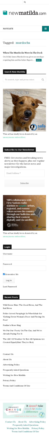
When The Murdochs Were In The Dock (22, 52)
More (39, 60)
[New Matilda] (24, 13)
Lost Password (10, 286)
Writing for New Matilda (14, 375)
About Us (7, 359)
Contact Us (8, 354)
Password (7, 264)
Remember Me (12, 274)
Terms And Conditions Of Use (16, 386)
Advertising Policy (11, 364)
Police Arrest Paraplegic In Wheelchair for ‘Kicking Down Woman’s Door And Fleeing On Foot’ (24, 316)
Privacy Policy (9, 380)
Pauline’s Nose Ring (12, 325)
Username (7, 254)
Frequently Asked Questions (16, 370)
